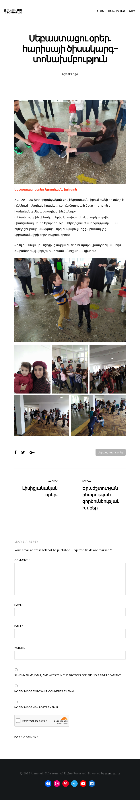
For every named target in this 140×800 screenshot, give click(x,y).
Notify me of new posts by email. (36, 707)
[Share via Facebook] (15, 452)
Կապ (132, 11)
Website (19, 648)
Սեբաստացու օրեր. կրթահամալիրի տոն (45, 189)
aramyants (112, 773)
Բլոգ (100, 11)
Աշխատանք (116, 11)
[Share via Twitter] (23, 452)
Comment (22, 560)
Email (18, 626)
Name (19, 605)
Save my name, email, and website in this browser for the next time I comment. (67, 675)
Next (85, 481)
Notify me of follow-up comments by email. (44, 691)
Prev (54, 481)
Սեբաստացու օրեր (111, 452)
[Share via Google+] (32, 452)
